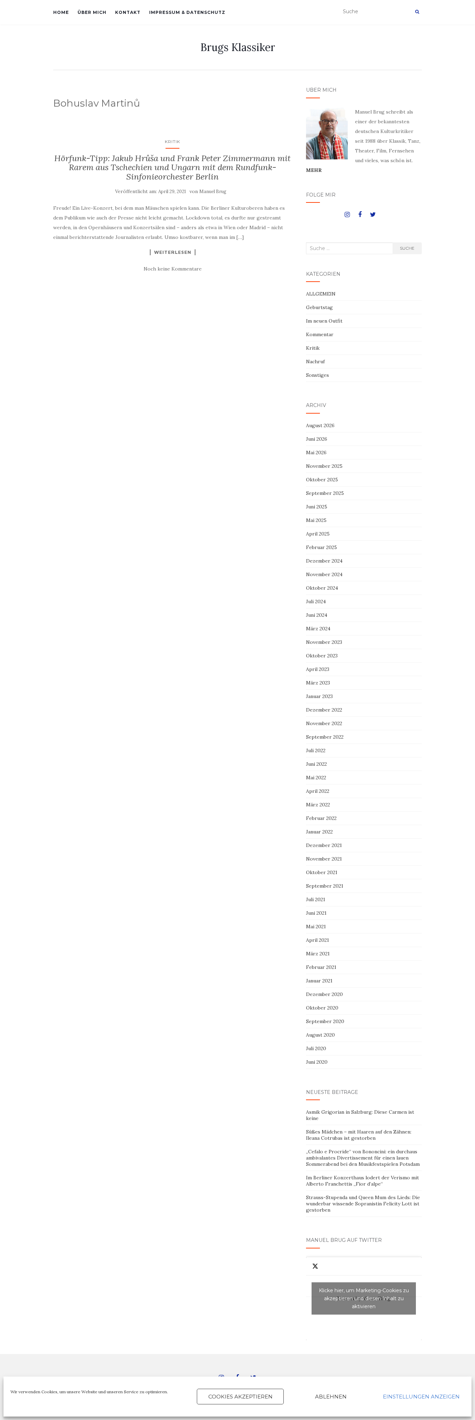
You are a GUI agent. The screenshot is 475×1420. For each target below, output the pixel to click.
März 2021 (318, 953)
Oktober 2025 (322, 479)
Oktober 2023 (322, 656)
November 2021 (324, 859)
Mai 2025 (316, 520)
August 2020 (320, 1035)
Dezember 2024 (324, 561)
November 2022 (324, 723)
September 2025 (325, 493)
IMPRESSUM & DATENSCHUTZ (187, 12)
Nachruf (315, 361)
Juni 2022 (316, 764)
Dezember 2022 (324, 710)
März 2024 (318, 628)
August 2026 (320, 425)
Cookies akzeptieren (240, 1396)
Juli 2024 (316, 601)
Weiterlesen (172, 252)
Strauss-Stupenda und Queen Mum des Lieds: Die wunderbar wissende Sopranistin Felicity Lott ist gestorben (363, 1203)
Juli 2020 (316, 1048)
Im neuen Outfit (324, 321)
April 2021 (317, 940)
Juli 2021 (315, 899)
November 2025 (324, 466)
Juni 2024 (316, 615)
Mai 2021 (316, 926)
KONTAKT (127, 12)
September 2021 (324, 886)
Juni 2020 (317, 1062)
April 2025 (318, 534)
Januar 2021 (319, 981)
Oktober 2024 (322, 588)
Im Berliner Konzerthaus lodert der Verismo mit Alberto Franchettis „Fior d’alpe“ (362, 1180)
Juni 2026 (316, 439)
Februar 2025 (321, 547)
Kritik (172, 141)
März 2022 (318, 805)
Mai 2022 (316, 777)
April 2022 (317, 791)
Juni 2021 (316, 913)
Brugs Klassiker (237, 47)
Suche (407, 248)
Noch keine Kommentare (173, 269)
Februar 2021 (321, 967)
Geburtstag (319, 307)
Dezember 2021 (324, 845)
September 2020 (325, 1021)
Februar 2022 (321, 818)
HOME (61, 12)
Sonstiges (317, 375)
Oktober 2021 (321, 872)
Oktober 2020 (322, 1008)
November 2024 (324, 574)
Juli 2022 (315, 750)
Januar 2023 (319, 696)
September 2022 (325, 737)
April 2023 (317, 669)
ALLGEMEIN (321, 294)
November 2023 (324, 642)
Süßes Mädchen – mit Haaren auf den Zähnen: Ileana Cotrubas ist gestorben (358, 1135)
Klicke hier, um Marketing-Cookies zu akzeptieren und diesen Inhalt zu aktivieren (364, 1298)
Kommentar (319, 334)
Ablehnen (331, 1396)
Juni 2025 (316, 507)
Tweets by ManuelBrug (364, 1298)
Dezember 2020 (324, 994)
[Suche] (417, 12)
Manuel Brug (212, 191)
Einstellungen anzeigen (421, 1396)
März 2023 (318, 683)
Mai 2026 (316, 452)
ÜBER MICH (92, 12)
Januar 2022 (319, 832)
